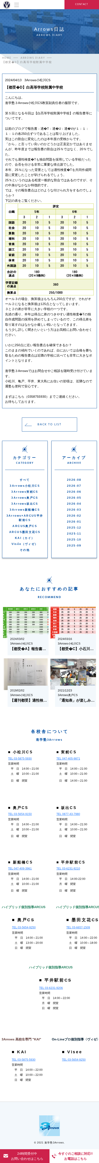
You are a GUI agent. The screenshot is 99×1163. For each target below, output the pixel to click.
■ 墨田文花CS (82, 920)
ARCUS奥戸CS (24, 526)
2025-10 (74, 539)
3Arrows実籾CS (24, 491)
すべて (25, 479)
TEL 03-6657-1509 (78, 927)
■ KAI (19, 1052)
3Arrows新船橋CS (25, 509)
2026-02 (74, 515)
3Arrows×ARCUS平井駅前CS (24, 518)
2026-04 (74, 503)
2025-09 (74, 545)
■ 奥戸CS (18, 808)
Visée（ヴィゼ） (25, 544)
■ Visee (72, 1052)
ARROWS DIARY (32, 58)
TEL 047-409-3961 (20, 868)
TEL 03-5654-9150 (20, 814)
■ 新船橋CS (20, 862)
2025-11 (74, 533)
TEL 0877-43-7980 (68, 814)
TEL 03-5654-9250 (24, 927)
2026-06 (74, 491)
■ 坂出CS (66, 808)
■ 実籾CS (66, 752)
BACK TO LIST (49, 424)
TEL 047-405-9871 (68, 758)
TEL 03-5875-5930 (20, 758)
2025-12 (74, 527)
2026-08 (74, 479)
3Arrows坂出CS (24, 503)
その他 (25, 550)
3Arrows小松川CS (25, 485)
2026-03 (74, 509)
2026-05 (74, 497)
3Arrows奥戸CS (24, 497)
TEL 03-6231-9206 (51, 988)
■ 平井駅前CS (71, 862)
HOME (6, 58)
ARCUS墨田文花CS (24, 532)
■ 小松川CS (20, 752)
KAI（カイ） (25, 538)
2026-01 (74, 521)
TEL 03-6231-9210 (68, 868)
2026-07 (74, 485)
